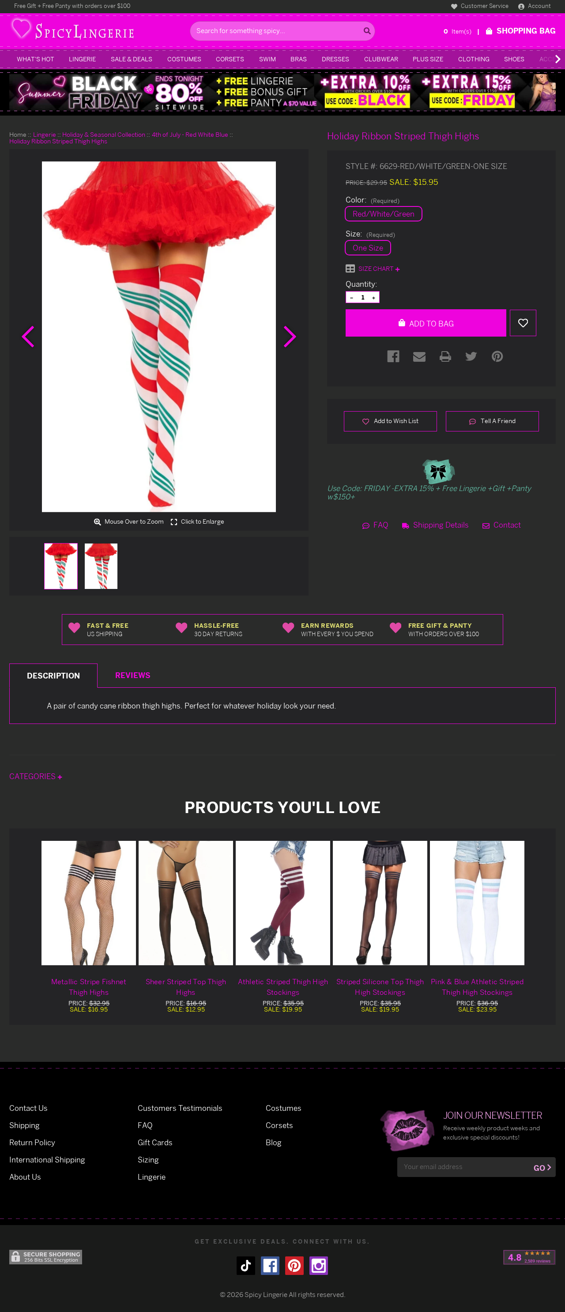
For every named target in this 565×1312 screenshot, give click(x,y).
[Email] (419, 356)
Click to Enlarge (202, 521)
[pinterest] (294, 1265)
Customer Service (484, 5)
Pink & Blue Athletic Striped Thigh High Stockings (477, 987)
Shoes (514, 59)
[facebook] (270, 1265)
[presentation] (27, 336)
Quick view (89, 903)
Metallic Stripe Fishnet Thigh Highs (89, 987)
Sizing (148, 1159)
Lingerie (82, 59)
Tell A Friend (497, 420)
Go (539, 1168)
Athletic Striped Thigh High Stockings (283, 987)
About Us (25, 1176)
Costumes (184, 59)
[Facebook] (393, 356)
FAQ (380, 524)
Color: (372, 200)
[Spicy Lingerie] (97, 31)
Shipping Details (440, 524)
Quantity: (361, 284)
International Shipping (47, 1159)
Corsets (230, 59)
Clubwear (381, 59)
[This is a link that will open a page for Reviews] (529, 1257)
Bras (298, 59)
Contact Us (28, 1108)
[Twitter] (471, 356)
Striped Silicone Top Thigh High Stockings (380, 987)
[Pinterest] (497, 356)
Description (53, 675)
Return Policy (32, 1142)
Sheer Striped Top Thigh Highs (186, 987)
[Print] (445, 356)
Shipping (24, 1125)
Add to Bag (430, 323)
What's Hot (35, 59)
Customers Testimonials (180, 1108)
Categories (33, 776)
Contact (506, 524)
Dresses (335, 59)
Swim (267, 59)
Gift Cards (155, 1142)
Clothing (474, 59)
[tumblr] (246, 1265)
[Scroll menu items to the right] (547, 59)
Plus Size (428, 59)
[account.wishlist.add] (523, 323)
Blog (274, 1142)
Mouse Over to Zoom (133, 521)
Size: (370, 234)
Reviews (133, 675)
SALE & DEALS (131, 59)
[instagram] (318, 1265)
